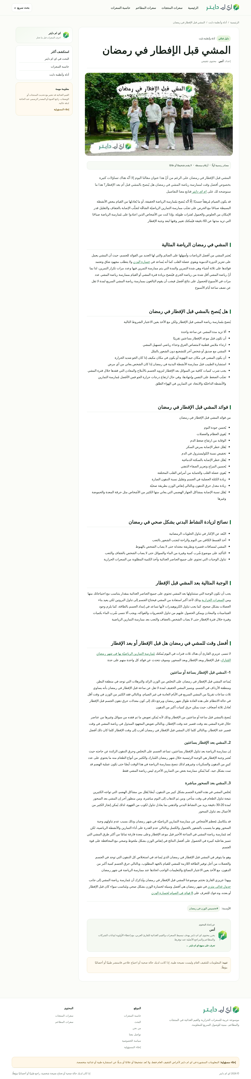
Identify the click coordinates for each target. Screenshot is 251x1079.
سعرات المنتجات (172, 8)
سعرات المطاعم (146, 8)
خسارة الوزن (141, 261)
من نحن (137, 1028)
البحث (138, 1022)
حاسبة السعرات (120, 8)
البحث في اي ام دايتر (57, 58)
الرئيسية (193, 8)
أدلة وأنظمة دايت (217, 22)
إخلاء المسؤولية (61, 109)
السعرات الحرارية (213, 600)
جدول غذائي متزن (219, 886)
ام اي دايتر (199, 191)
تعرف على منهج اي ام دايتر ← (200, 945)
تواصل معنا (135, 1034)
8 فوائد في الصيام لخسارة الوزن (172, 893)
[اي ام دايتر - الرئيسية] (222, 8)
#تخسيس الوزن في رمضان (203, 908)
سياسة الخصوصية (131, 1040)
